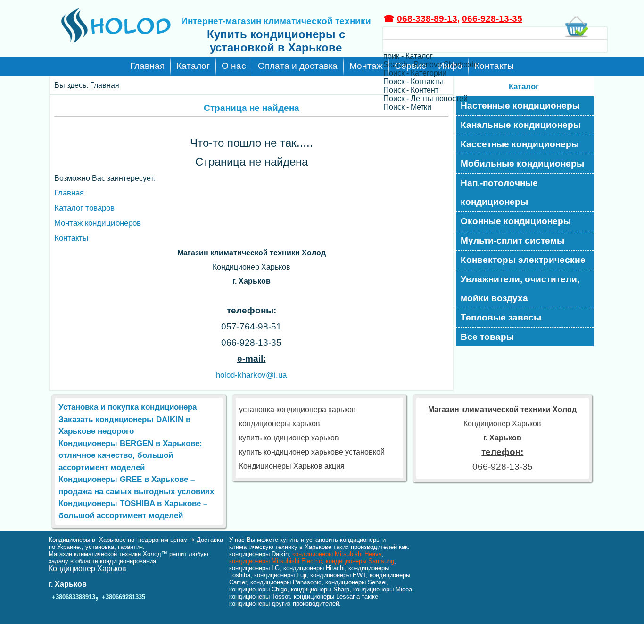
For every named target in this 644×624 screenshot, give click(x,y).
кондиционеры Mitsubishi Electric (275, 561)
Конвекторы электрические (523, 260)
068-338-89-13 (427, 19)
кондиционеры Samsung (360, 561)
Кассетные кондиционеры (520, 144)
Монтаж (366, 66)
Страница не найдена (251, 108)
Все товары (487, 337)
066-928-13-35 (492, 19)
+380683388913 (73, 596)
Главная (147, 66)
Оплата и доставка (298, 66)
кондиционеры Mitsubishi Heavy (336, 553)
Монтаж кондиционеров (97, 223)
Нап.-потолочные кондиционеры (499, 192)
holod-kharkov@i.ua (251, 375)
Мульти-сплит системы (512, 240)
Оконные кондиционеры (516, 221)
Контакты (71, 238)
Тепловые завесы (501, 317)
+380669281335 (123, 596)
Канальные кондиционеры (521, 125)
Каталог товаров (84, 207)
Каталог (193, 66)
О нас (234, 66)
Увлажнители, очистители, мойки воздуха (520, 288)
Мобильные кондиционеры (522, 164)
